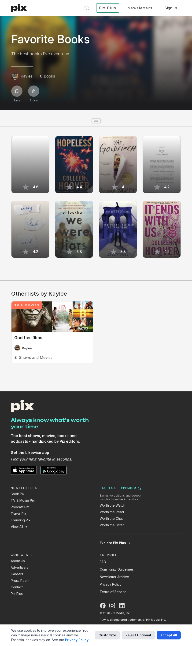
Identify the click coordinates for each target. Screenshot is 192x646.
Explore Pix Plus (113, 543)
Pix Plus (17, 594)
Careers (17, 574)
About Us (18, 561)
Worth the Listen (112, 525)
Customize (107, 635)
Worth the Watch (112, 505)
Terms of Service (113, 592)
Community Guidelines (117, 569)
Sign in (170, 8)
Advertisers (19, 567)
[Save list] (16, 91)
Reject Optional (138, 635)
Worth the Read (112, 512)
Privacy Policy (111, 584)
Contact (17, 587)
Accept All (168, 635)
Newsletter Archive (114, 577)
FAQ (103, 562)
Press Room (20, 581)
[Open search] (87, 8)
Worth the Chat (111, 518)
